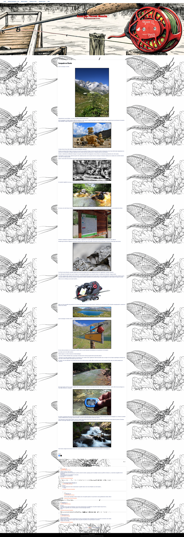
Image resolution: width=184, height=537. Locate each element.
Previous (60, 461)
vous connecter (90, 527)
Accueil (5, 1)
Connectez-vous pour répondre (66, 478)
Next (124, 461)
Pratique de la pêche (33, 1)
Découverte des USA (42, 1)
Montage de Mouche (24, 1)
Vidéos (49, 1)
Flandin (63, 469)
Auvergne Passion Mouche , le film (13, 1)
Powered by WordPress (92, 534)
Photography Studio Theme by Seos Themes (98, 535)
